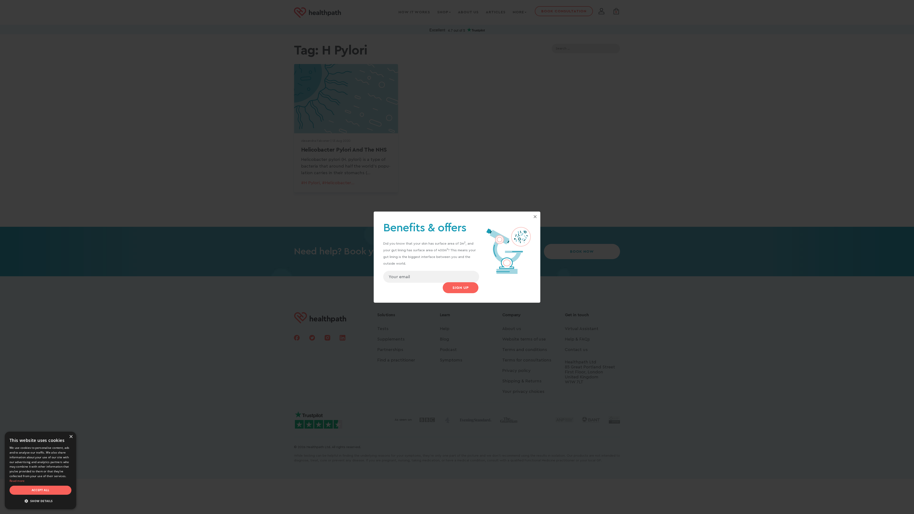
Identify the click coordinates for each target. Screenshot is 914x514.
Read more (17, 481)
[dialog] (40, 470)
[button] (40, 501)
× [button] (71, 437)
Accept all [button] (41, 490)
